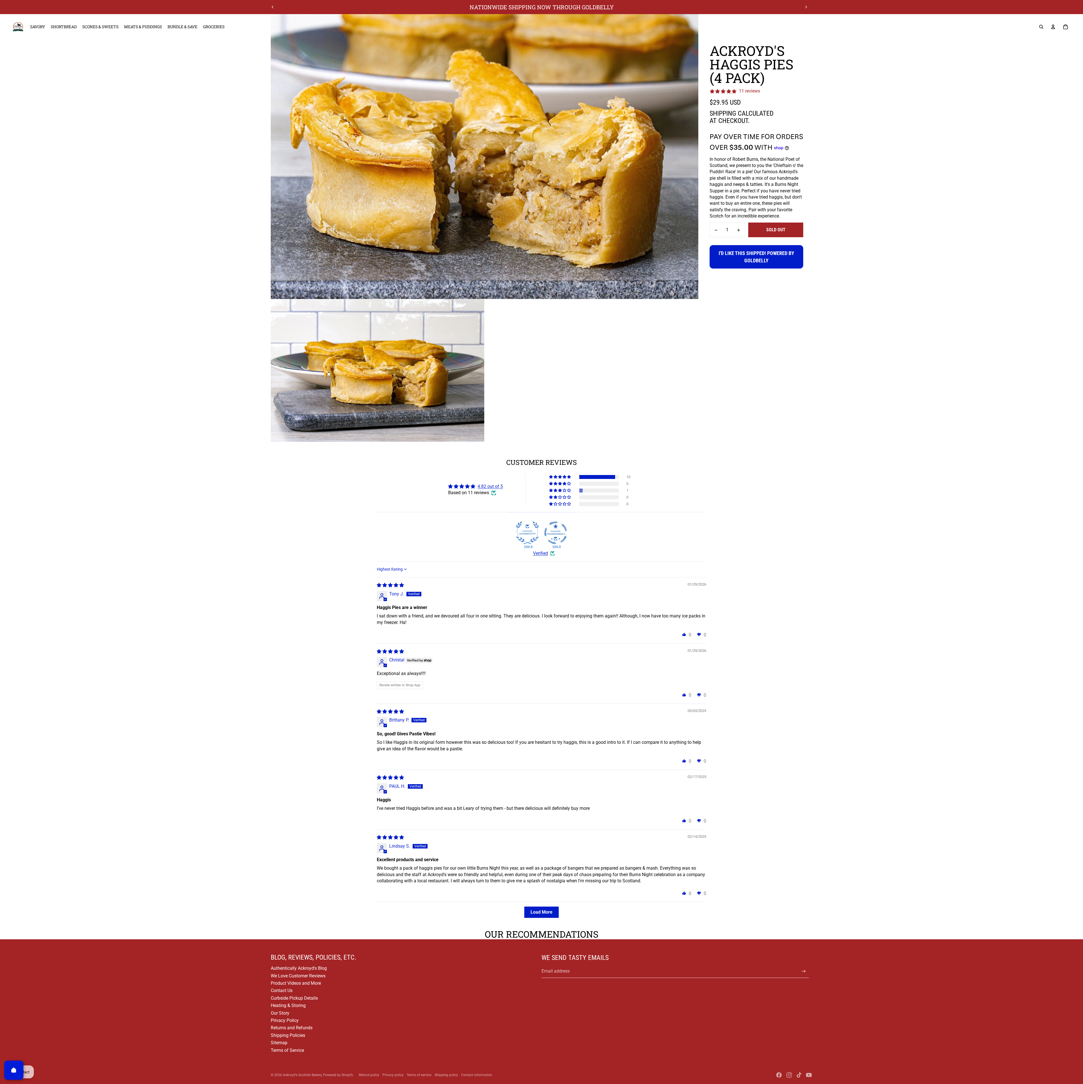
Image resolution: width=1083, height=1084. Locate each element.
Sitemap (279, 1042)
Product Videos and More (296, 983)
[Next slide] (806, 7)
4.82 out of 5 (490, 486)
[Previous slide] (273, 7)
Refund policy (369, 1075)
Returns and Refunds (291, 1027)
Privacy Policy (285, 1020)
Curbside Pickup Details (294, 998)
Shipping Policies (288, 1035)
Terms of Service (287, 1050)
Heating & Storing (288, 1005)
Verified (540, 553)
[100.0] (527, 533)
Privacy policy (393, 1075)
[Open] (13, 1070)
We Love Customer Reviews (298, 976)
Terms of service (419, 1075)
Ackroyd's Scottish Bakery (302, 1075)
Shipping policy (446, 1075)
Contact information (476, 1075)
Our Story (280, 1013)
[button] (560, 477)
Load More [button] (541, 912)
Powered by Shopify (338, 1075)
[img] (390, 585)
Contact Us (281, 990)
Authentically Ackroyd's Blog (299, 968)
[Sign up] (803, 971)
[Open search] (1041, 27)
